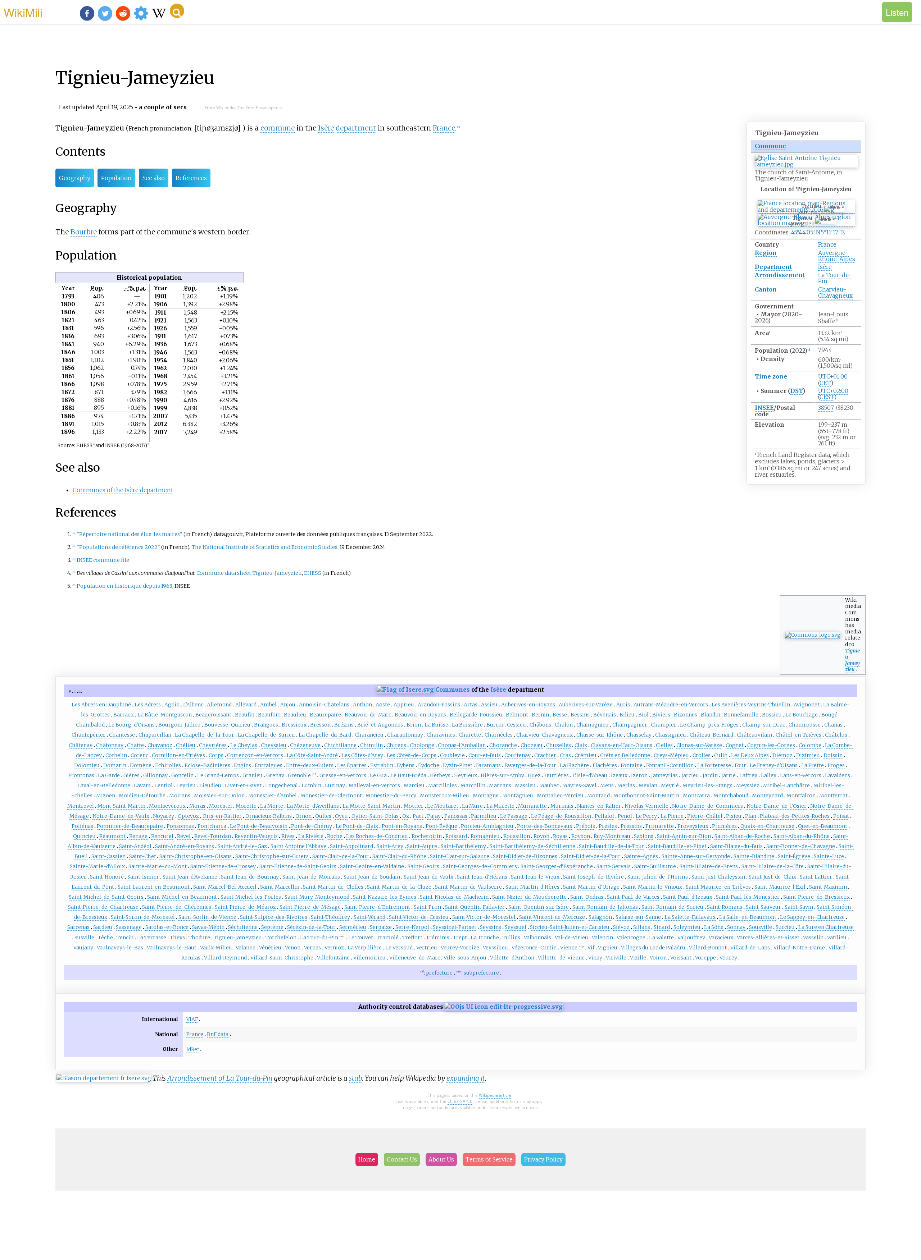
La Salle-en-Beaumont (747, 917)
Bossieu (772, 714)
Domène (140, 765)
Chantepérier (88, 735)
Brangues (266, 724)
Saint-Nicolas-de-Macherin (454, 897)
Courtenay (517, 755)
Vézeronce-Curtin (534, 947)
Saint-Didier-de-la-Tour (591, 856)
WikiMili (23, 12)
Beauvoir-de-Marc (368, 714)
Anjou (287, 704)
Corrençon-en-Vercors (255, 755)
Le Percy (646, 816)
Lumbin (311, 785)
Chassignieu (670, 735)
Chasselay (639, 735)
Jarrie (728, 775)
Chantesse (122, 735)
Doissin (833, 755)
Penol (625, 816)
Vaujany (83, 947)
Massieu (525, 785)
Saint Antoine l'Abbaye (298, 846)
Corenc (139, 755)
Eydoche (428, 765)
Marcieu (414, 785)
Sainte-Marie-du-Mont (157, 866)
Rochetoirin (427, 836)
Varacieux (721, 937)
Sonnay (736, 927)
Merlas (626, 785)
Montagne (486, 795)
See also (153, 178)
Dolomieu (87, 765)
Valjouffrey (691, 937)
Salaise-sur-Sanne (638, 917)
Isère (825, 266)
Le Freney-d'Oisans (774, 765)
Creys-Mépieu (671, 755)
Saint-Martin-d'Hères (532, 887)
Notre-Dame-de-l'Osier (777, 806)
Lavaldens (837, 775)
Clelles (664, 745)
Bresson (320, 724)
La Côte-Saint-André (312, 755)
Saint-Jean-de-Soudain (372, 877)
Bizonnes (685, 714)
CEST (827, 396)
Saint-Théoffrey (330, 917)
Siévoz (621, 927)
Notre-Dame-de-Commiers (707, 806)
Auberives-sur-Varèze (586, 704)
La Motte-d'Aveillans (313, 806)
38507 (826, 407)
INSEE (764, 407)
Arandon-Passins (439, 704)
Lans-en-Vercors (800, 775)
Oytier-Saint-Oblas (375, 816)
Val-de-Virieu (571, 937)
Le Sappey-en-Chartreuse (812, 917)
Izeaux (619, 775)
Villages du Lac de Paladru (653, 947)
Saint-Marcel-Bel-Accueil (225, 887)
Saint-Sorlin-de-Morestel (143, 917)
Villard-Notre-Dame (799, 947)
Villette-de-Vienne (561, 957)
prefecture (439, 973)
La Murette (500, 806)
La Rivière (310, 836)
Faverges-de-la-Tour (530, 765)
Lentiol (163, 785)
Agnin (172, 704)
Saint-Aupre (422, 846)
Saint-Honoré (107, 877)
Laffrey (748, 775)
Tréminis (437, 937)
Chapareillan (155, 735)
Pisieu (733, 816)
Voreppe (705, 957)
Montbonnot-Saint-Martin (646, 795)
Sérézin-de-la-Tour (311, 927)
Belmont (517, 714)
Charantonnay (405, 735)
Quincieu (84, 836)
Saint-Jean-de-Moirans (311, 877)
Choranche (503, 745)
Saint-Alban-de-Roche (742, 836)
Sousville (760, 927)
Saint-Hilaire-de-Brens (709, 866)
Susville (84, 937)
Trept (460, 937)
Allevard (246, 704)
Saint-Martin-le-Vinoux (652, 887)
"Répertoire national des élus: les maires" (129, 534)
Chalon (564, 724)
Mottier (413, 806)
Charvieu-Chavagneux (835, 292)
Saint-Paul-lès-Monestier (748, 897)
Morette (246, 806)
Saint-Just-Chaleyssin (718, 877)
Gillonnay (155, 775)
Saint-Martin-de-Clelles (333, 887)
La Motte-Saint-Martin (371, 806)
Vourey (728, 957)
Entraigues (268, 765)
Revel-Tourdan (212, 836)
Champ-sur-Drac (763, 724)
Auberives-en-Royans (528, 704)
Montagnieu (517, 795)
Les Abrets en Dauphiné (101, 704)
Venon (292, 947)
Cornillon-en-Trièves (178, 755)
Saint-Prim (427, 907)
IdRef (192, 1049)
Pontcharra (212, 826)
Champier (663, 724)
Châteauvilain (754, 735)
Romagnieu (485, 836)
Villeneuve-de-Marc (414, 957)
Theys (177, 937)
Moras (197, 806)
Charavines (441, 735)
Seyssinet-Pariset (454, 927)
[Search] (177, 11)
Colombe (810, 745)
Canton (766, 289)
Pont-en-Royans (402, 826)
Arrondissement (780, 275)
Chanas (833, 724)
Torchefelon (281, 937)
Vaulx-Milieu (216, 947)
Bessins (580, 714)
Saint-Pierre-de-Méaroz (245, 907)
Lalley (768, 775)
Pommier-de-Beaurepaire (130, 826)
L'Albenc (193, 704)
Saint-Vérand (369, 917)
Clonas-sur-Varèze (699, 745)
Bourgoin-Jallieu (179, 724)
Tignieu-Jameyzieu (852, 660)
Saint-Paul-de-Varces (633, 897)
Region (766, 252)
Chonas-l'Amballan (462, 745)
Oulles (323, 816)
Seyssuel (515, 927)
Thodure (199, 937)
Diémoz (782, 755)
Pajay (434, 816)
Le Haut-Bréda (408, 775)
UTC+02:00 (833, 390)
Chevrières (213, 745)
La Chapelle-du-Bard (325, 735)
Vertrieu (426, 947)
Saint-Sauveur (763, 907)
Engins (242, 765)
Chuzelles (558, 745)
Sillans (641, 927)
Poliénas (82, 826)
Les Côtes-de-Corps (411, 755)
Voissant (680, 957)
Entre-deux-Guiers (310, 765)
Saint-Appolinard (351, 846)
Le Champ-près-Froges (709, 724)
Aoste (383, 704)
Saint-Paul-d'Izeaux (687, 897)
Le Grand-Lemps (218, 775)
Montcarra (696, 795)
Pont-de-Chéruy (311, 826)
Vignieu (607, 947)
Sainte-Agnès (641, 856)
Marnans (500, 785)
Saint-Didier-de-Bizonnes (525, 856)
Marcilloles (442, 785)
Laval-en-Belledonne (103, 785)
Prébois (585, 826)
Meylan (648, 785)
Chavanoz (160, 745)
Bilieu (627, 714)
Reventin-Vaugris (256, 836)
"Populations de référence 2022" (118, 547)
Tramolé (388, 937)
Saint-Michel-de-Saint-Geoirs (106, 897)
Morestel (220, 806)
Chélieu (185, 745)
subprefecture (481, 973)
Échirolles (168, 765)
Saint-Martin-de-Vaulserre (468, 887)
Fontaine (632, 765)
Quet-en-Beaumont (822, 826)
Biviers (661, 714)
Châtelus (836, 735)
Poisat (841, 816)
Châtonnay (109, 745)
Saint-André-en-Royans (184, 846)
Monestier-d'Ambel (272, 795)
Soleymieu (686, 927)
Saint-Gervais (613, 866)
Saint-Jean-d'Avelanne (190, 877)
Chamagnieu (592, 724)
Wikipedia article (495, 1095)
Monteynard (767, 795)
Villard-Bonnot (708, 947)
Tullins (511, 937)
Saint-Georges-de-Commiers (480, 866)
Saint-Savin (799, 907)
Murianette (532, 806)
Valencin (602, 937)
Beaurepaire (325, 714)
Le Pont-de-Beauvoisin (258, 826)
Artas (470, 704)
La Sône (713, 927)
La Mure (472, 806)
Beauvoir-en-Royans (420, 714)
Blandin (710, 714)
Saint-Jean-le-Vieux (535, 877)
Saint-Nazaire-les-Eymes (384, 897)
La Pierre (672, 816)
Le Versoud (399, 947)
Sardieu (102, 927)
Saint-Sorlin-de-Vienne (207, 917)
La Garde (109, 775)
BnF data (217, 1034)
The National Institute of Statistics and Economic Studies (264, 547)
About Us (441, 1159)
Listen (897, 12)
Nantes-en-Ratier (599, 806)
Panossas (455, 816)
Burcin (494, 724)
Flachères (605, 765)
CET (825, 382)
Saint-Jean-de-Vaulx (428, 877)
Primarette (659, 826)
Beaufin (244, 714)
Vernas (312, 947)
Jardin (710, 775)
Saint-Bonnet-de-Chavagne (800, 846)
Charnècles (499, 735)
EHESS (312, 573)
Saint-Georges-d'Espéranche (557, 866)
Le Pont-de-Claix (357, 826)
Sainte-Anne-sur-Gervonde (696, 856)
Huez (534, 775)
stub (355, 1078)
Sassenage (129, 927)
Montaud (598, 795)
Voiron (658, 957)
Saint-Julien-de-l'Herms (657, 877)
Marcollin (472, 785)
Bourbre (84, 232)
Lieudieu (210, 785)
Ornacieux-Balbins (268, 816)
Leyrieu (186, 785)
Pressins (631, 826)
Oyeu (341, 816)
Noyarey (163, 816)
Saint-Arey (390, 846)
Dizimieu (808, 755)
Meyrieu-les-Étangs (707, 785)
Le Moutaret (442, 806)
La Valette (661, 937)
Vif (590, 947)
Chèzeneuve (305, 745)
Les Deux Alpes (750, 755)
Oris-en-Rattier (222, 816)
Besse (560, 714)
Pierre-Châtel (704, 816)
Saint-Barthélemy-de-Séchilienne (532, 846)
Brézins (344, 724)
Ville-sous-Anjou (465, 957)
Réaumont (112, 836)
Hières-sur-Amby (502, 775)
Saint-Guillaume (655, 866)
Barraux (123, 714)
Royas (560, 836)
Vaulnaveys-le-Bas (120, 947)
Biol (643, 714)
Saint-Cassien (108, 856)
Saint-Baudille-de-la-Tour (611, 846)
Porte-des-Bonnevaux (544, 826)
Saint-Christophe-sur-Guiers (272, 856)
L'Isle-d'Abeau (589, 775)
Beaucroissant (213, 714)
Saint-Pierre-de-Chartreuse (103, 907)
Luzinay (335, 785)
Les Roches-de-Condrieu (377, 836)
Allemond (219, 704)
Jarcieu (690, 775)
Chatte (135, 745)
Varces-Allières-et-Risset (768, 937)
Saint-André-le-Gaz (242, 846)
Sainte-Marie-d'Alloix (97, 866)
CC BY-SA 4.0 (460, 1101)
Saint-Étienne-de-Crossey (223, 866)
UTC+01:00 (833, 376)
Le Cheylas (243, 745)
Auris (623, 704)
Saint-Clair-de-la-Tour (340, 856)
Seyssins (490, 927)
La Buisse (436, 724)
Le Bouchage (801, 714)
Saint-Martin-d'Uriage (591, 887)
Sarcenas (78, 927)
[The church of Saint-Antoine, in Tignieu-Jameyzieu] (806, 164)
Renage (138, 836)
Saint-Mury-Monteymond (317, 897)
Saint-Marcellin (279, 887)
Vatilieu (837, 937)
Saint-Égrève (794, 856)
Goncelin (182, 775)
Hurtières (556, 775)
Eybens (405, 765)
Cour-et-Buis (484, 755)
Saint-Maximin (828, 887)
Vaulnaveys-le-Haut (171, 947)
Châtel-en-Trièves (798, 735)
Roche (334, 836)
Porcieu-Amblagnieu (487, 826)
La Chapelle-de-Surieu (266, 735)
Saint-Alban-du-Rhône (801, 836)
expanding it (465, 1078)
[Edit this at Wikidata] (504, 1006)
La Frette (812, 765)
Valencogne (631, 937)
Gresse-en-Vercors (342, 775)
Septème (272, 927)
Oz (405, 816)
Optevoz (188, 816)
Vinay (595, 957)
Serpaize (381, 927)
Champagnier (629, 724)
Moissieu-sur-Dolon (219, 795)
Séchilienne (243, 927)
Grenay (275, 775)
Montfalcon (801, 795)
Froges (836, 765)
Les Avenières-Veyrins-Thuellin (751, 704)
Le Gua (378, 775)
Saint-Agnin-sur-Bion (684, 836)
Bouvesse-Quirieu (227, 724)
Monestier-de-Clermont (331, 795)
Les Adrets (148, 704)
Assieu (489, 704)
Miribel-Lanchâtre (786, 785)
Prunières (724, 826)
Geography (74, 178)
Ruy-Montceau (612, 836)
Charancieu (369, 735)
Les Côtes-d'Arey (362, 755)
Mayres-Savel (579, 785)
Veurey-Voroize (460, 947)
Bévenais (604, 714)
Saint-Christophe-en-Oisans (195, 856)
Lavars (142, 785)
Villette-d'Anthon (512, 957)
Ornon (303, 816)
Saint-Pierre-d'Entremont (377, 907)
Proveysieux (692, 826)
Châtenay (80, 745)
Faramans (488, 765)
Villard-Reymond (225, 957)
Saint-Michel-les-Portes (251, 897)
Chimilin (371, 745)
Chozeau (532, 745)
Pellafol (604, 816)
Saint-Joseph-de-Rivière (593, 877)
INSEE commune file (103, 560)
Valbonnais (537, 937)
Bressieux (294, 724)
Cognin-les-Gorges (771, 745)
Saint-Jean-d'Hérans (482, 877)
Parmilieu (483, 816)
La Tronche (485, 937)
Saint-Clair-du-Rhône (399, 856)
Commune (770, 146)
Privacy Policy (543, 1159)
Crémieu (585, 755)
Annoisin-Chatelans (324, 704)
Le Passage (513, 816)
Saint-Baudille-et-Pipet (677, 846)
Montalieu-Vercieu (560, 795)
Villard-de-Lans (750, 947)
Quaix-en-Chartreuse (767, 826)
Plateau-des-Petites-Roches (795, 816)
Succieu (785, 927)
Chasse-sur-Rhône (599, 735)
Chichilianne (340, 745)
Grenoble (299, 775)
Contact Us (402, 1159)
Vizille (638, 957)
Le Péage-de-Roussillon (561, 816)
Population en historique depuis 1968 (124, 586)
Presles (608, 826)
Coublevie (452, 755)
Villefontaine (333, 957)
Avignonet (807, 704)
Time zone (771, 376)
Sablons (643, 836)
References (191, 178)
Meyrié (670, 785)
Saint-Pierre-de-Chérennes (176, 907)
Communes (452, 689)
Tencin (125, 937)
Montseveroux (167, 806)
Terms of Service (489, 1159)
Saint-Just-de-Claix (772, 877)
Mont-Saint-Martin (121, 806)
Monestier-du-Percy (391, 795)
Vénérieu (270, 947)
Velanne (245, 947)
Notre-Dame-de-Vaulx (120, 816)
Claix (581, 745)
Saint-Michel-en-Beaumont (182, 897)
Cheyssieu (273, 745)
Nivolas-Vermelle (646, 806)
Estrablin (381, 765)
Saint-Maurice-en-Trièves (718, 887)
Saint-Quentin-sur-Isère (538, 907)
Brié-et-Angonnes (380, 724)
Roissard (456, 836)
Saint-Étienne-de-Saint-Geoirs (297, 866)
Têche (105, 937)
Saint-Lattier (816, 877)
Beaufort (269, 714)
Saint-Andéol (135, 846)
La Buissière (467, 724)
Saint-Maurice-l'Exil (780, 887)
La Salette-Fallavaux (690, 917)
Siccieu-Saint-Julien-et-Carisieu (569, 927)
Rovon (541, 836)
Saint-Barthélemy (463, 846)
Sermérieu (352, 927)
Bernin (540, 714)
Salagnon (600, 917)
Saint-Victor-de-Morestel (484, 917)
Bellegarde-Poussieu (476, 714)
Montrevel (80, 806)
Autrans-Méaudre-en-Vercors (671, 704)
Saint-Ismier (143, 877)
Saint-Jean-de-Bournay (250, 877)
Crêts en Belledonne (625, 755)
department (356, 128)
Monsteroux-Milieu (444, 795)
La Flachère (574, 765)
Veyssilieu (495, 947)
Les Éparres (352, 765)
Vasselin (813, 937)
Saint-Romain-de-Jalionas (605, 907)
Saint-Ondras (586, 897)
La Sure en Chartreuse (826, 927)
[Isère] (405, 689)
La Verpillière (365, 947)
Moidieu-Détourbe (142, 795)
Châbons (540, 724)
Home (366, 1159)
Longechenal (281, 785)
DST (796, 390)
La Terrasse (151, 937)
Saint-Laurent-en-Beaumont (154, 887)
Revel (184, 836)
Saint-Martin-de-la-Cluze (399, 887)
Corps (216, 755)
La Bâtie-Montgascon (164, 714)
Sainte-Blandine (754, 856)
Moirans (179, 795)
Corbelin (116, 755)
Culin (720, 755)
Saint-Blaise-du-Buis (736, 846)
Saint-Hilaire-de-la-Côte (772, 866)
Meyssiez (747, 785)
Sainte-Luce (829, 856)
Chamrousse (805, 724)
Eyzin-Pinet (457, 765)
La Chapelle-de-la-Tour (204, 735)
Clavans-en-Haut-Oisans (621, 745)
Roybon (580, 836)
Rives (288, 836)
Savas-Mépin (208, 927)
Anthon (362, 704)
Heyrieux (465, 775)
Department (773, 266)
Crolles (702, 755)
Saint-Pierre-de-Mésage (310, 907)
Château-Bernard (711, 735)
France (827, 244)
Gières (131, 775)
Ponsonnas (180, 826)
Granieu (252, 775)
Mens (607, 785)
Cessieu (516, 724)
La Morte (271, 806)
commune (277, 128)
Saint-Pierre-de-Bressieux (816, 897)
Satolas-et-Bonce (167, 927)
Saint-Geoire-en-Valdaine (372, 866)
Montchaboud (730, 795)
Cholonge (422, 745)
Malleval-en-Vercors (374, 785)
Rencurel (162, 836)
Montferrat (833, 795)
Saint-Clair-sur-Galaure (459, 856)
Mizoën (105, 795)
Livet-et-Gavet (243, 785)
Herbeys (440, 775)
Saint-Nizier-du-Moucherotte (529, 897)
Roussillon (516, 836)
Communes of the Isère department (123, 490)
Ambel (268, 704)
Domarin (114, 765)
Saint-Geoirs (423, 866)
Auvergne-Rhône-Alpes (836, 255)
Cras (565, 755)
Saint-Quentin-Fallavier (475, 907)
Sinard (662, 927)
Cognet (735, 745)
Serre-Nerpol (412, 927)
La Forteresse (714, 765)
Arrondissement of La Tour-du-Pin (219, 1078)
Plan (750, 816)
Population (116, 178)
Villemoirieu (369, 957)
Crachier (545, 755)
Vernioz (334, 947)
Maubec (549, 785)
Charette (470, 735)
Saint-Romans (724, 907)
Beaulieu (295, 714)
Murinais (561, 806)
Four (740, 765)
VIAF (192, 1019)
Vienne (568, 947)
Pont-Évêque (441, 826)
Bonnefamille (741, 714)
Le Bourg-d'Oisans (131, 724)
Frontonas (81, 775)
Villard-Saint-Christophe (281, 957)
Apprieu (404, 704)
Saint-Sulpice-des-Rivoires (273, 917)
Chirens (396, 745)
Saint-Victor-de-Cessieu (419, 917)
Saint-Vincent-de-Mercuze (552, 917)
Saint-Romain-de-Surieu (672, 907)
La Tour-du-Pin (835, 278)
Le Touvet (360, 937)
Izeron (639, 775)
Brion (414, 724)
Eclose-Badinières (207, 765)
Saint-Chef (142, 856)
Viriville (616, 957)
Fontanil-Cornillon (670, 765)
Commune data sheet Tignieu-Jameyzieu (249, 573)
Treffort (412, 937)
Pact (418, 816)
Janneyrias (664, 775)
